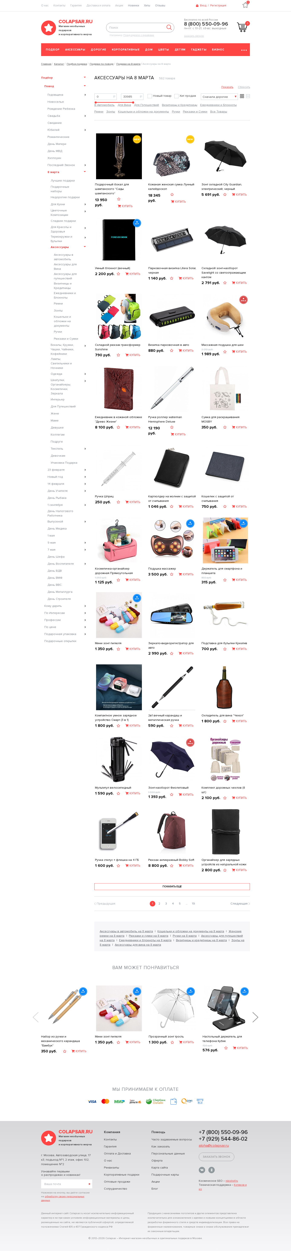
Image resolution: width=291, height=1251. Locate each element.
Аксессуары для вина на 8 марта (138, 945)
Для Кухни (58, 204)
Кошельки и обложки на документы (62, 321)
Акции (119, 5)
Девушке (57, 427)
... (186, 903)
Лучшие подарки (63, 180)
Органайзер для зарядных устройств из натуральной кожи (224, 862)
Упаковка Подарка (64, 463)
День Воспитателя (61, 564)
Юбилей (53, 130)
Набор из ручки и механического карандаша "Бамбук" (60, 1041)
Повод (49, 86)
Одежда (56, 374)
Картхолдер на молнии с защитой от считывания (172, 499)
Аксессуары (75, 49)
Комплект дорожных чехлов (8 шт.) (223, 790)
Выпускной (55, 521)
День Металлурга (60, 592)
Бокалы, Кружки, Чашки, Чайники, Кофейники (62, 349)
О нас (108, 1160)
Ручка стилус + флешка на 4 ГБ (117, 860)
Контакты (59, 5)
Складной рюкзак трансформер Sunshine (117, 347)
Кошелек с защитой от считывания (218, 499)
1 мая (51, 535)
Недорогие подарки (65, 197)
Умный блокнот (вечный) (112, 268)
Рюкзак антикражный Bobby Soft (171, 860)
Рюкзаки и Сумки (66, 339)
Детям (180, 49)
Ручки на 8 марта (185, 936)
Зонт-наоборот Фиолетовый (168, 787)
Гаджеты (199, 49)
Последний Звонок (61, 165)
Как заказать (160, 1146)
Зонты (58, 310)
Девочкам (58, 455)
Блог (154, 1188)
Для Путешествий (63, 406)
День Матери (57, 144)
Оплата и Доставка (117, 1153)
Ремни (58, 303)
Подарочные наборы (60, 189)
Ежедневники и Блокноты (65, 295)
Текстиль (57, 448)
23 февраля (56, 470)
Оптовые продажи (117, 1181)
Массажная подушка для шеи (222, 345)
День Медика (57, 528)
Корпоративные (126, 49)
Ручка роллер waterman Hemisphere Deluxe (165, 419)
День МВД (55, 151)
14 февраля (56, 484)
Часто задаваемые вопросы (171, 1139)
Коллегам (58, 434)
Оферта (157, 1160)
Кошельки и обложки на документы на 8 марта (190, 931)
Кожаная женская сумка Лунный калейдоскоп (171, 187)
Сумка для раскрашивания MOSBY (220, 419)
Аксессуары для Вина (65, 267)
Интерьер (58, 399)
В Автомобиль (104, 105)
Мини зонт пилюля (108, 643)
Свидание (55, 123)
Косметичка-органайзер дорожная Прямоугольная (114, 571)
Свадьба (54, 116)
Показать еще (172, 886)
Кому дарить (53, 606)
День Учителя (58, 491)
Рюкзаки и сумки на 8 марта (148, 936)
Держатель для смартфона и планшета (222, 571)
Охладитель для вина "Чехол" (223, 715)
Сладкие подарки (63, 221)
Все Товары (218, 111)
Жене (55, 413)
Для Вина (124, 105)
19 (193, 903)
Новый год (55, 477)
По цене (50, 627)
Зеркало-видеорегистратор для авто (171, 645)
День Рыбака (57, 498)
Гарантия (76, 5)
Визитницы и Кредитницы (63, 286)
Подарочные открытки (60, 641)
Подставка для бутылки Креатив (224, 643)
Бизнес (218, 49)
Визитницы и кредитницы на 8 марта (201, 940)
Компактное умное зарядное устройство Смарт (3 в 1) (116, 718)
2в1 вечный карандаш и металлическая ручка (165, 718)
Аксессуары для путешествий (65, 276)
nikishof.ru (232, 1181)
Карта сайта (159, 1167)
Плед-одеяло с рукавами (138, 35)
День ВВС (55, 585)
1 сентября (55, 505)
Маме (55, 420)
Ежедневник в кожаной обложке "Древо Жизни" (118, 419)
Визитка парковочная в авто (168, 345)
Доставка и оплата (98, 5)
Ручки (58, 331)
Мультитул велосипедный (113, 787)
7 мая (51, 549)
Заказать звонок (194, 36)
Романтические (58, 137)
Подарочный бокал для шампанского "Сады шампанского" (112, 189)
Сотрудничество (115, 1188)
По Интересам (54, 613)
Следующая (239, 903)
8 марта (53, 172)
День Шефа (56, 556)
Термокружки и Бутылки (61, 239)
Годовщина (55, 95)
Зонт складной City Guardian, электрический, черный (222, 187)
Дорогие (98, 49)
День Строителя (59, 599)
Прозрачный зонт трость (166, 1036)
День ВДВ (55, 571)
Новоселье (56, 102)
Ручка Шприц (104, 496)
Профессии (52, 620)
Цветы (163, 49)
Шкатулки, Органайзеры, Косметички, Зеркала (61, 386)
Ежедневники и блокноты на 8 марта (145, 940)
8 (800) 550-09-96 (206, 24)
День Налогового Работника (60, 513)
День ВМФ (55, 578)
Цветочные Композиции (59, 213)
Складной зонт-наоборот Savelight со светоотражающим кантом (224, 272)
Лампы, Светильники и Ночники (61, 363)
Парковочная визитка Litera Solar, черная (172, 270)
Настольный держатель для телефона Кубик (222, 1039)
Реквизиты (111, 1167)
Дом (149, 49)
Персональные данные (168, 1153)
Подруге (57, 441)
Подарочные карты (165, 1174)
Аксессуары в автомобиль (63, 257)
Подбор (53, 49)
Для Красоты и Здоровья (61, 229)
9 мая (52, 542)
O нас (45, 5)
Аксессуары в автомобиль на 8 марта (126, 931)
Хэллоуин (54, 158)
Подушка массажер (162, 568)
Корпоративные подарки (121, 1174)
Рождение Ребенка (61, 109)
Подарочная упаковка (60, 634)
